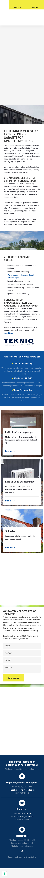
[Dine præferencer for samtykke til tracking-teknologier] (4, 873)
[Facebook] (22, 851)
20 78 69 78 (24, 636)
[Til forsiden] (22, 17)
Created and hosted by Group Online (22, 857)
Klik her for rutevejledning (22, 790)
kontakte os (8, 333)
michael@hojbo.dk (20, 639)
